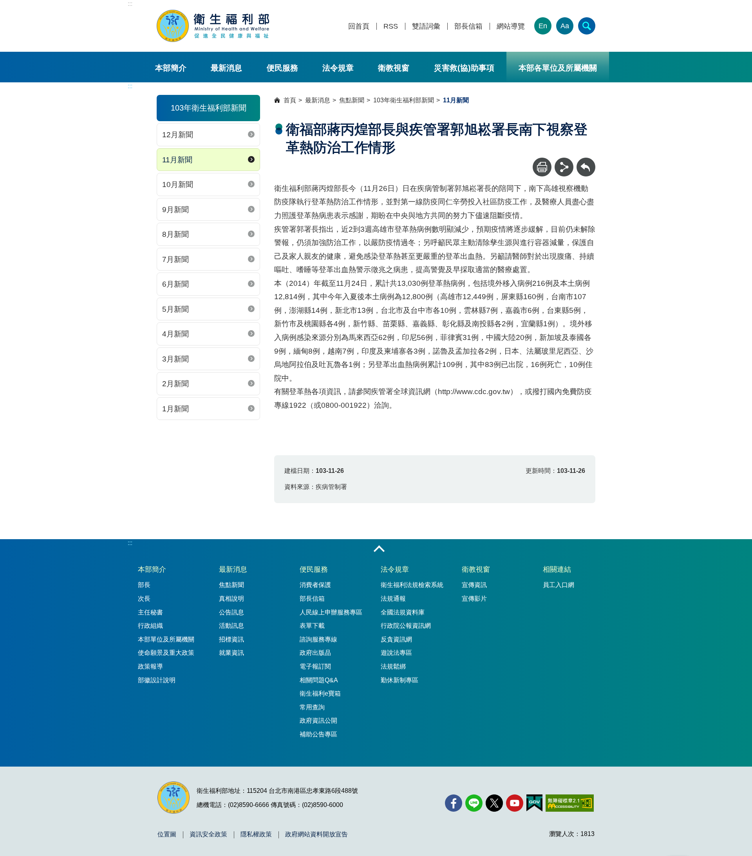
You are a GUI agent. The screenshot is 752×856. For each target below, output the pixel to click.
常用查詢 (312, 707)
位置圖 (166, 834)
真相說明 (231, 598)
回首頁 (358, 26)
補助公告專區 (318, 734)
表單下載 (312, 625)
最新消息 (226, 68)
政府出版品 (315, 652)
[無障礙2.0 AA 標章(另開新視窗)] (570, 803)
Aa (564, 26)
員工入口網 (558, 585)
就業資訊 (231, 652)
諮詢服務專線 (318, 639)
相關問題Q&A (319, 680)
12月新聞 (177, 135)
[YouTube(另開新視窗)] (514, 803)
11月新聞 (177, 160)
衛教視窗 (393, 68)
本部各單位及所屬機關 (558, 68)
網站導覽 (511, 26)
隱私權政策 (256, 834)
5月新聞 (175, 309)
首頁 (290, 100)
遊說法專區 (396, 652)
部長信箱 (468, 26)
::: (130, 3)
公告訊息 (231, 612)
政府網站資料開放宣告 (316, 834)
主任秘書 (150, 612)
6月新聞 (175, 284)
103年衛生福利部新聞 (403, 100)
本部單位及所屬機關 (166, 639)
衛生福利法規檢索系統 (412, 585)
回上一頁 (586, 161)
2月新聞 (175, 384)
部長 (144, 585)
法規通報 (393, 598)
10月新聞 (177, 184)
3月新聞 (175, 359)
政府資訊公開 (318, 720)
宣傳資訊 (474, 585)
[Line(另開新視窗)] (474, 803)
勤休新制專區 (399, 680)
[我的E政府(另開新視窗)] (534, 803)
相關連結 (557, 569)
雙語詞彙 (426, 26)
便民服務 (282, 68)
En (543, 26)
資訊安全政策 (208, 834)
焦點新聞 (351, 100)
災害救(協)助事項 (464, 68)
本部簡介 (170, 68)
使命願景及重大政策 (166, 652)
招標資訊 (231, 639)
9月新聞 (175, 209)
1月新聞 (175, 409)
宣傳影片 (474, 598)
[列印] (542, 167)
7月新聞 (175, 259)
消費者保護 (315, 585)
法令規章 (338, 68)
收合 (379, 549)
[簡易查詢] (586, 26)
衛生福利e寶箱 (320, 693)
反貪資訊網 (396, 639)
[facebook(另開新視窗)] (453, 803)
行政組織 (150, 625)
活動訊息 (231, 625)
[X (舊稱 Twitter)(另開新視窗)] (494, 803)
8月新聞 (175, 234)
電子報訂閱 (315, 666)
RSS (390, 26)
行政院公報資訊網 (406, 625)
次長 (144, 598)
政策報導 (150, 666)
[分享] (564, 167)
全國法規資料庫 (403, 612)
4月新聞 (175, 334)
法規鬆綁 (393, 666)
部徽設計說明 (156, 680)
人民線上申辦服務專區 (331, 612)
